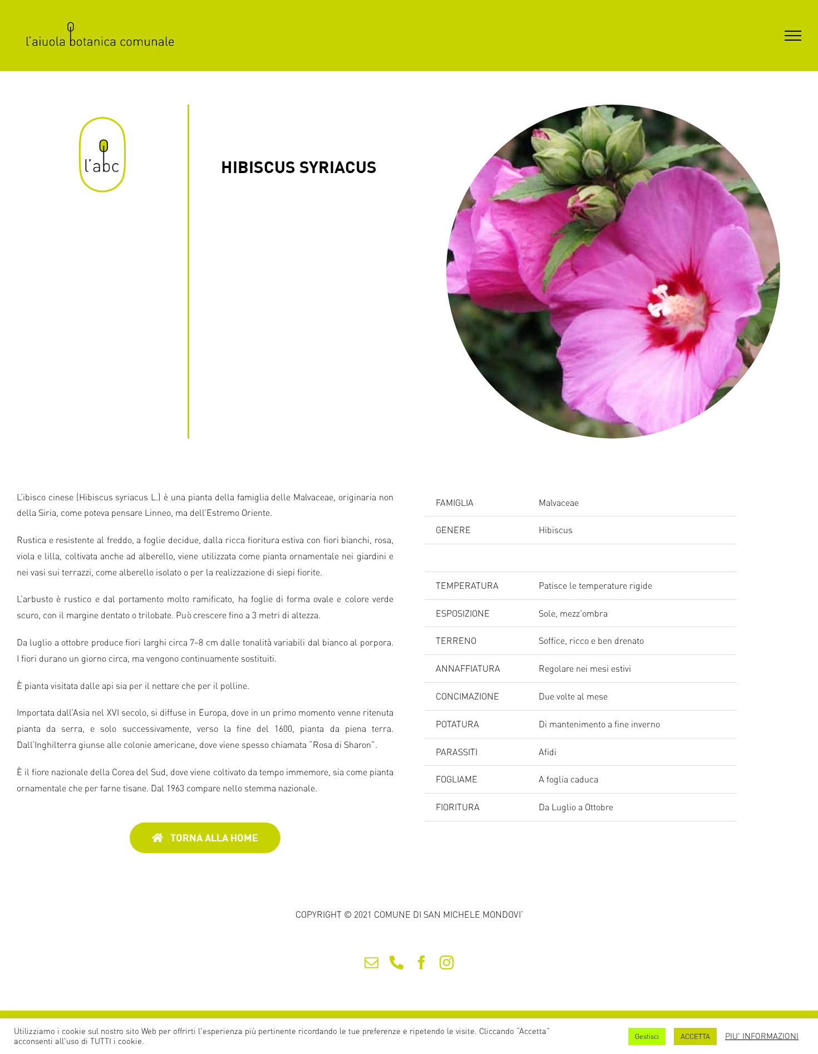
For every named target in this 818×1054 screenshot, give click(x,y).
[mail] (371, 962)
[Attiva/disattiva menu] (793, 36)
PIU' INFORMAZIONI (762, 1036)
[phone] (396, 962)
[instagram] (447, 962)
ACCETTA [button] (695, 1036)
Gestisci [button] (647, 1036)
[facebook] (421, 962)
